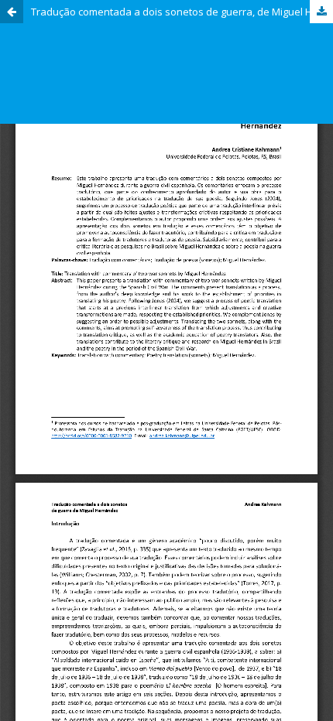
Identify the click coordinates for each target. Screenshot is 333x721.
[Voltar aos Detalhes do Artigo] (11, 11)
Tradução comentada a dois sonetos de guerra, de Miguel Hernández (182, 12)
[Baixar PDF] (321, 11)
